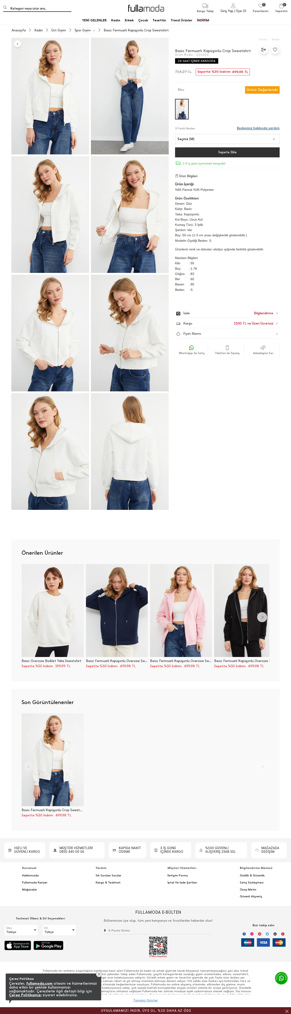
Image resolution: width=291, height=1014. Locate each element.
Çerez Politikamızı (25, 995)
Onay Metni (248, 889)
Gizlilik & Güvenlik (252, 875)
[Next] (262, 617)
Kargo (228, 323)
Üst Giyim (58, 30)
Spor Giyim (83, 30)
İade (218, 313)
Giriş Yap (227, 11)
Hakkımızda (30, 875)
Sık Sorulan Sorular (108, 875)
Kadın (38, 30)
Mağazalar (29, 889)
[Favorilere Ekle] (274, 49)
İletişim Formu (178, 875)
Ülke (9, 928)
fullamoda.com (39, 983)
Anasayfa (19, 30)
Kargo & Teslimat (108, 882)
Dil (46, 928)
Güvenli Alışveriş (251, 896)
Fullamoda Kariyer (35, 882)
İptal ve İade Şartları (182, 882)
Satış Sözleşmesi (251, 882)
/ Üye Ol (240, 11)
